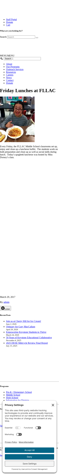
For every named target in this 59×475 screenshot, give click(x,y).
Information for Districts (17, 400)
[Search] (37, 37)
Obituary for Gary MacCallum (20, 326)
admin (6, 302)
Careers (9, 75)
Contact (9, 80)
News (9, 77)
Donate (9, 22)
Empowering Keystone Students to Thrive (26, 332)
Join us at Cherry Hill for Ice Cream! (23, 321)
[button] (7, 55)
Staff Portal (11, 19)
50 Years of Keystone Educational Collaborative (29, 337)
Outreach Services (14, 69)
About (9, 64)
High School (12, 397)
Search (3, 37)
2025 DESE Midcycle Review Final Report (27, 343)
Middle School (13, 395)
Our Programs (13, 66)
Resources (11, 72)
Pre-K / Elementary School (19, 392)
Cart (8, 25)
